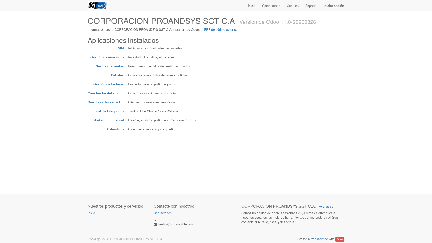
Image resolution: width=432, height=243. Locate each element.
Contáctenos (163, 213)
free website (319, 239)
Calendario (115, 129)
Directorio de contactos (106, 102)
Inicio (91, 213)
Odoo (340, 239)
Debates (117, 75)
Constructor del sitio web (107, 93)
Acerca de (326, 206)
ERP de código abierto (220, 29)
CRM (120, 48)
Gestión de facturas (108, 84)
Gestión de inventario (107, 57)
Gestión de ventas (110, 66)
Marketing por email (108, 120)
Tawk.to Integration (109, 111)
